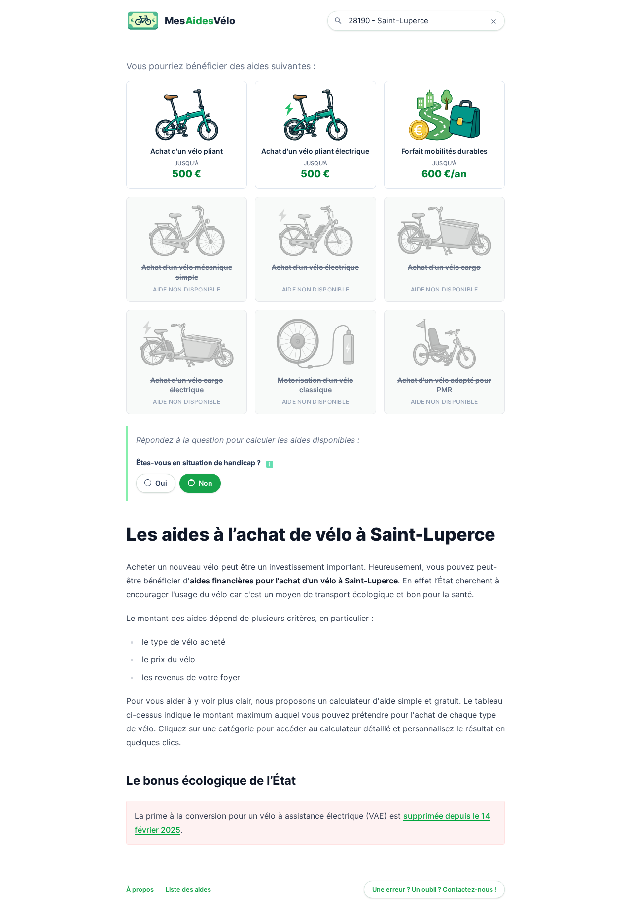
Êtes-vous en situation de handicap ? (198, 462)
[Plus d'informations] (268, 463)
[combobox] (423, 20)
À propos (140, 889)
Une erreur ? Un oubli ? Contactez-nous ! (434, 889)
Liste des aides (188, 889)
